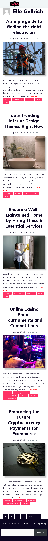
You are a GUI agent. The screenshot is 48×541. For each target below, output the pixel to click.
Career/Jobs (17, 99)
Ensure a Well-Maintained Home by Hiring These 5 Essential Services (24, 218)
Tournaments (10, 398)
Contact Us (27, 523)
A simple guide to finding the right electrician (24, 27)
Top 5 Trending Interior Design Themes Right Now (24, 121)
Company (30, 293)
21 (24, 516)
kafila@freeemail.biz (11, 523)
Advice (7, 293)
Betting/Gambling (21, 393)
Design (17, 193)
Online (33, 395)
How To (30, 99)
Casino (7, 393)
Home (35, 193)
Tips (6, 102)
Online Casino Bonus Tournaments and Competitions (24, 317)
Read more (36, 96)
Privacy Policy (40, 523)
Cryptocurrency (11, 503)
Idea (38, 99)
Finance (25, 503)
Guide (7, 99)
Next (33, 516)
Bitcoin (8, 501)
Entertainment (11, 395)
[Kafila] (15, 4)
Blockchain (19, 501)
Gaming (24, 395)
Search (40, 532)
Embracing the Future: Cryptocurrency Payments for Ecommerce (24, 422)
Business (31, 501)
